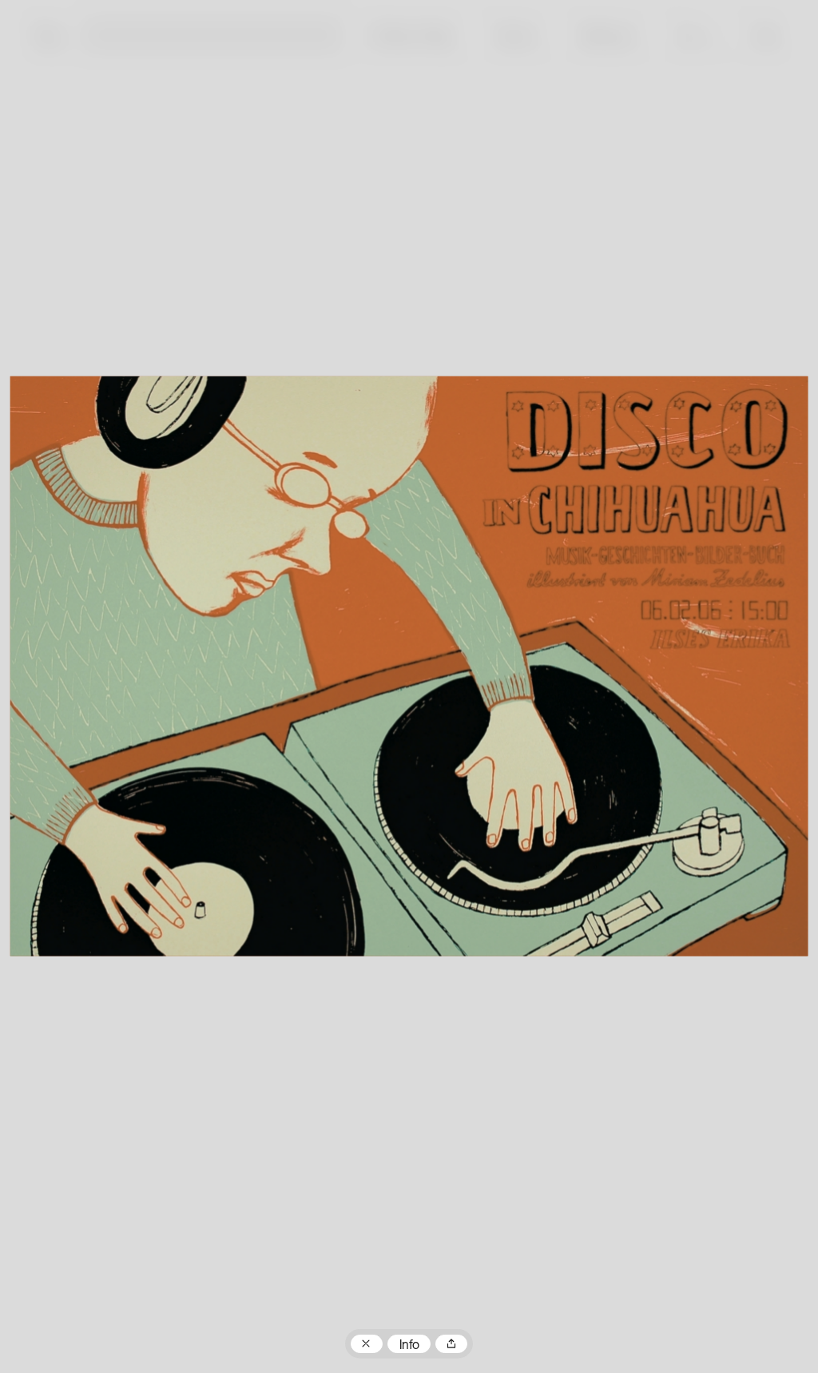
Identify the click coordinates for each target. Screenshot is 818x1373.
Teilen (451, 1344)
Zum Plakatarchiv (367, 1344)
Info (409, 1345)
